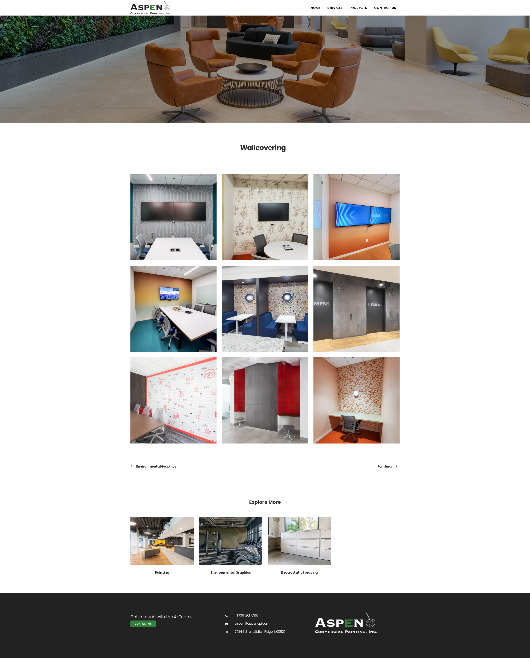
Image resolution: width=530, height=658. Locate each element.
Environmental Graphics (231, 572)
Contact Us (143, 623)
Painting (162, 572)
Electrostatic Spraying (299, 572)
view (162, 540)
